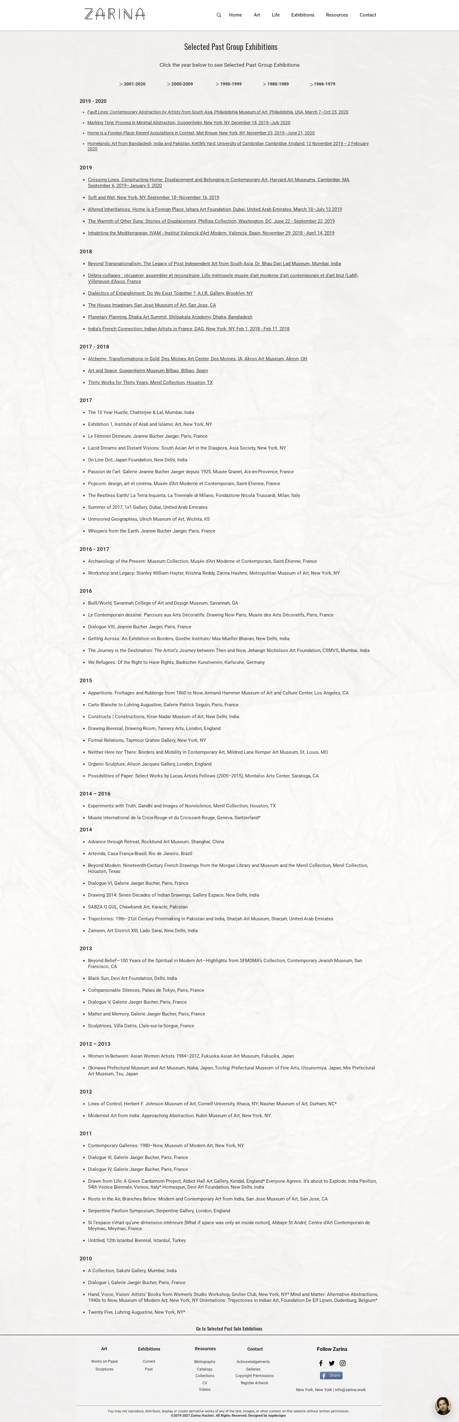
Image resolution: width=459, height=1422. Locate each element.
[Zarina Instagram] (343, 1363)
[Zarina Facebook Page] (321, 1363)
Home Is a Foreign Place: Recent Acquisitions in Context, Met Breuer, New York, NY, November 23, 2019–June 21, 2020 (201, 132)
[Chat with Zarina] (443, 1406)
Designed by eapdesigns (267, 1416)
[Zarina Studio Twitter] (332, 1363)
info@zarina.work (350, 1389)
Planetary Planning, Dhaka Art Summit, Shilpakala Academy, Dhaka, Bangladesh (170, 317)
